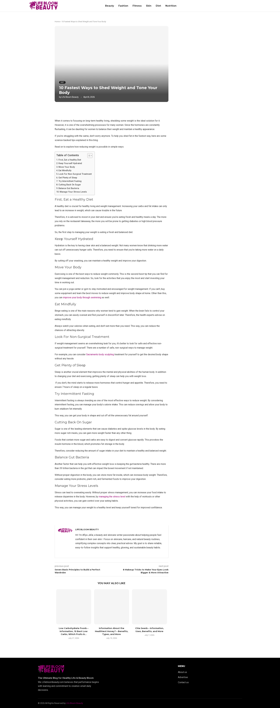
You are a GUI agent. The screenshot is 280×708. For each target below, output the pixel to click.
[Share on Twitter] (115, 110)
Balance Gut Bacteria (68, 188)
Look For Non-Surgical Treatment (75, 174)
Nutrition (170, 5)
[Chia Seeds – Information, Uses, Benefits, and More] (149, 606)
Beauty (109, 5)
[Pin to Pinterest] (121, 110)
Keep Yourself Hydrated (70, 163)
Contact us (183, 682)
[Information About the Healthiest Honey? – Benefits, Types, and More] (111, 606)
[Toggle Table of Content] (88, 155)
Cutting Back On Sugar (69, 184)
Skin (148, 5)
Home (57, 21)
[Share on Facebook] (108, 110)
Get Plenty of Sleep (67, 177)
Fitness (137, 5)
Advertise (183, 677)
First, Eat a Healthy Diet (69, 160)
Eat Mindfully (65, 170)
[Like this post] (102, 110)
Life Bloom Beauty (70, 97)
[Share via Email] (128, 110)
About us (182, 672)
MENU (181, 666)
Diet (158, 5)
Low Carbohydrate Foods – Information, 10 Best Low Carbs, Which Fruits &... (73, 631)
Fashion (123, 5)
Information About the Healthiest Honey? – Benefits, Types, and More (111, 631)
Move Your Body (66, 167)
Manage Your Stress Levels (73, 192)
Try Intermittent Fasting (70, 181)
